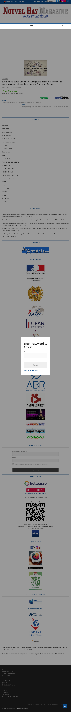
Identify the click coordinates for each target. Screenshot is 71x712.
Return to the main (31, 371)
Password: (27, 352)
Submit (35, 365)
